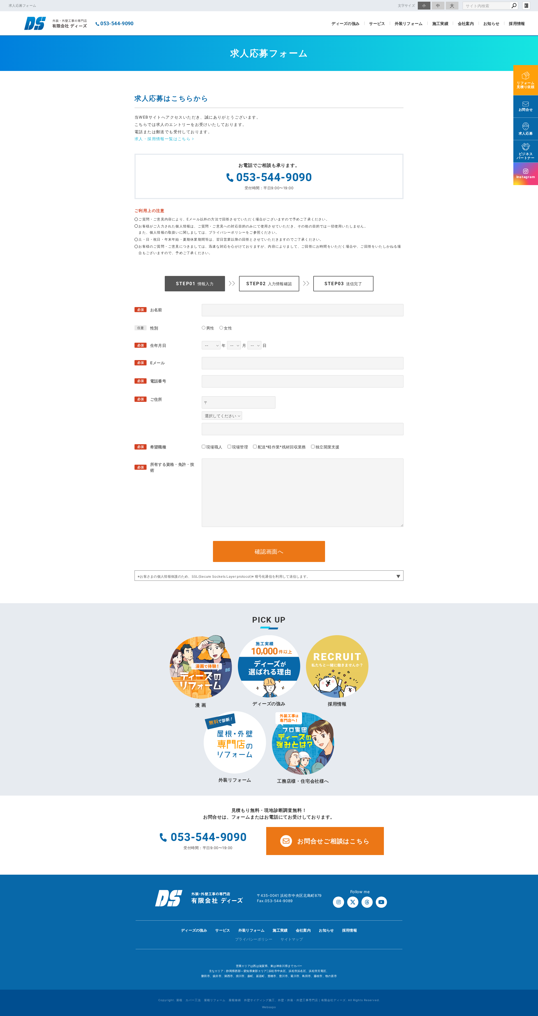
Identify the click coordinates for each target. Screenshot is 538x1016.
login (526, 6)
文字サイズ (406, 5)
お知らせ (491, 23)
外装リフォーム (409, 23)
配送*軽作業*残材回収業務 (282, 446)
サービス (377, 23)
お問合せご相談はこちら (333, 841)
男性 (210, 328)
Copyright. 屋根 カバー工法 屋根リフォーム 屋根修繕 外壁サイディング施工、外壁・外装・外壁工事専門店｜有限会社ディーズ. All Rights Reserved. (269, 1000)
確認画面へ (269, 551)
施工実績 (440, 23)
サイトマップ (291, 939)
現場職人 (214, 446)
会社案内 (466, 23)
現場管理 (240, 446)
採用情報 (517, 23)
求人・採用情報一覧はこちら (163, 138)
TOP (523, 932)
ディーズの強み (345, 23)
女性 (228, 328)
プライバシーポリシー (253, 939)
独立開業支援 (328, 446)
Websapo (269, 1007)
